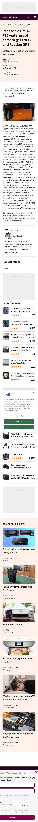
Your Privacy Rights (19, 416)
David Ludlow (13, 62)
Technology (14, 25)
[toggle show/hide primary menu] (34, 17)
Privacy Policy (20, 813)
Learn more (7, 96)
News (6, 269)
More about (10, 252)
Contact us (7, 770)
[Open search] (28, 17)
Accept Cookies (19, 427)
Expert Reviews (10, 17)
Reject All (19, 421)
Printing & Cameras (29, 25)
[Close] (33, 392)
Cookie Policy (12, 410)
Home (5, 25)
